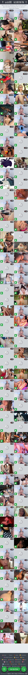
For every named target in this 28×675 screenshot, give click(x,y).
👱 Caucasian (23, 655)
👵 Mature (16, 657)
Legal (26, 673)
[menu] (4, 669)
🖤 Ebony (10, 655)
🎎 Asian (4, 655)
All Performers (21, 673)
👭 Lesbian (18, 661)
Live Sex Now (14, 669)
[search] (23, 669)
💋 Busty (12, 661)
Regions (9, 673)
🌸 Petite (6, 661)
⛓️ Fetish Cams (16, 666)
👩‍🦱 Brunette (11, 659)
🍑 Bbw (24, 659)
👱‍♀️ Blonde (4, 659)
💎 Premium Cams (6, 666)
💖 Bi (23, 661)
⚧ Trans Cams (22, 664)
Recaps (16, 673)
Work (13, 673)
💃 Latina (16, 655)
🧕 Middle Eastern (8, 657)
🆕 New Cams (5, 664)
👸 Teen (22, 657)
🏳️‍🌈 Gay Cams (14, 664)
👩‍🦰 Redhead (18, 659)
